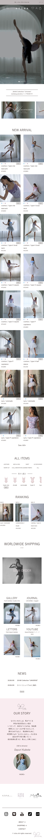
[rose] (3, 163)
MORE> (22, 774)
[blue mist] (1, 163)
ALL (38, 468)
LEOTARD (6, 464)
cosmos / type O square (10, 285)
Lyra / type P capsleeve (9, 438)
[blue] (3, 398)
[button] (19, 81)
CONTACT (22, 829)
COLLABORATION (17, 468)
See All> (22, 445)
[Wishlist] (32, 7)
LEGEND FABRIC (27, 468)
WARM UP (6, 468)
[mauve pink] (5, 163)
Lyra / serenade (7, 401)
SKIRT (27, 464)
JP (40, 2)
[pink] (1, 398)
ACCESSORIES (38, 464)
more (22, 691)
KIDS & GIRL (16, 464)
